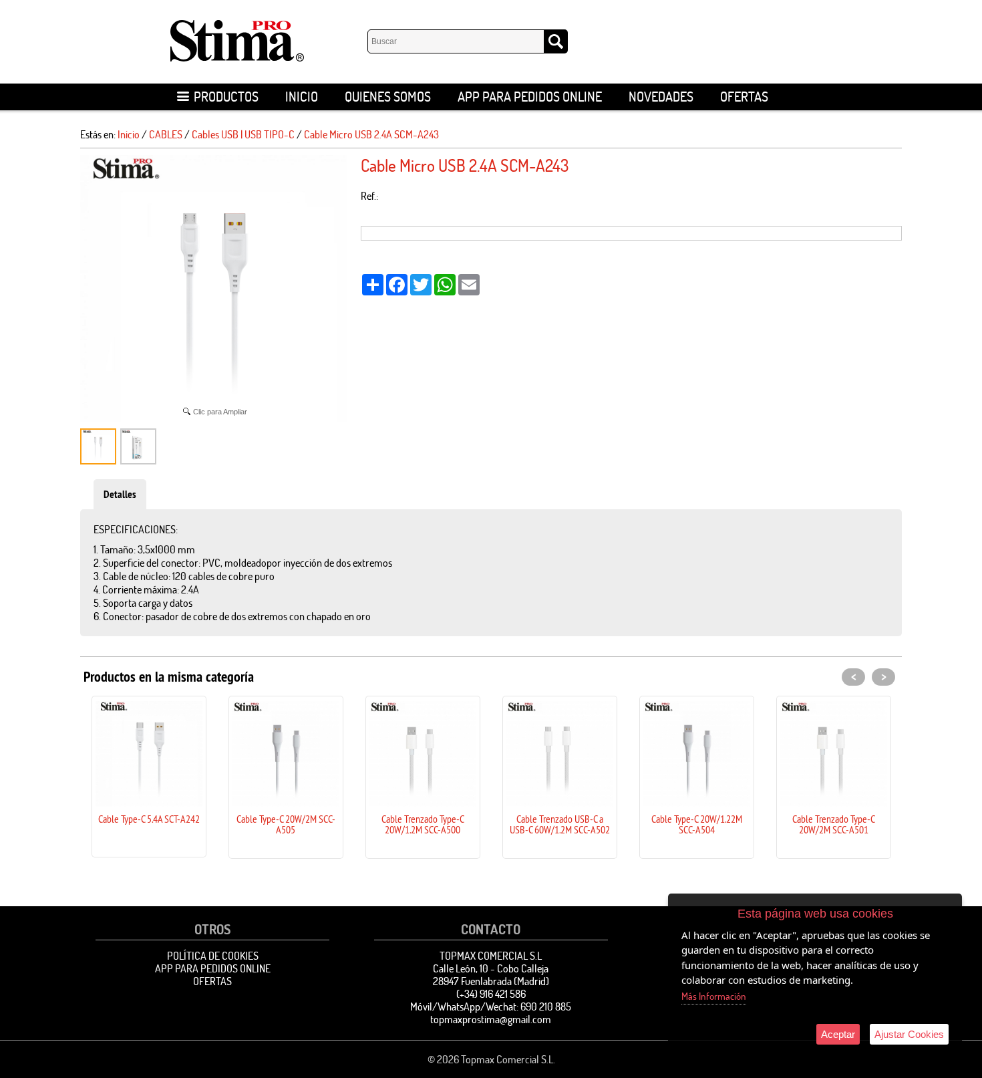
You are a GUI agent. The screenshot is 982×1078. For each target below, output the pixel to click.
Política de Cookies (213, 955)
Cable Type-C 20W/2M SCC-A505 (285, 824)
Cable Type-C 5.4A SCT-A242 (149, 818)
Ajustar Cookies (909, 1034)
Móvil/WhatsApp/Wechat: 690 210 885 (490, 1006)
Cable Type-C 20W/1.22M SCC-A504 (696, 824)
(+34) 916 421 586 (491, 993)
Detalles (120, 494)
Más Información (713, 996)
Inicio (301, 96)
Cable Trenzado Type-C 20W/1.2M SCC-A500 (422, 824)
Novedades (661, 96)
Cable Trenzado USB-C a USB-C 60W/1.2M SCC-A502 (560, 824)
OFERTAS (744, 96)
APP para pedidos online (530, 96)
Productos (226, 96)
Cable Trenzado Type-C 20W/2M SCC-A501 (833, 824)
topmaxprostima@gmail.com (490, 1019)
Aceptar (838, 1034)
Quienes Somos (388, 96)
